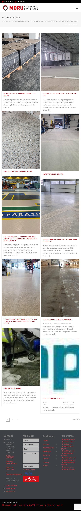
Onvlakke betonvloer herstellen (18, 171)
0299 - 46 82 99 (8, 1)
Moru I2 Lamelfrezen (68, 442)
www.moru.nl (10, 491)
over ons (46, 444)
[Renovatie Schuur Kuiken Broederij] (64, 288)
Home (65, 24)
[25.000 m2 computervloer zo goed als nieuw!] (25, 62)
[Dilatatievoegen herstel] (64, 142)
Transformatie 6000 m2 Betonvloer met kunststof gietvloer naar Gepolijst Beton (20, 321)
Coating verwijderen (12, 388)
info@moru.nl (21, 1)
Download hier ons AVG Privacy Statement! (32, 505)
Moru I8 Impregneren (68, 460)
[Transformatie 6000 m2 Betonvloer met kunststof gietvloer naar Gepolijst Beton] (25, 287)
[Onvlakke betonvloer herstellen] (25, 140)
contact (45, 466)
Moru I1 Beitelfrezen (68, 439)
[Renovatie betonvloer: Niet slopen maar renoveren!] (64, 208)
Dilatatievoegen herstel (53, 174)
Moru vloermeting (67, 467)
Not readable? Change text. (29, 469)
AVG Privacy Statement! (10, 457)
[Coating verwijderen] (25, 357)
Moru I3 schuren (67, 444)
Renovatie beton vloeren (53, 398)
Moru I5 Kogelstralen (68, 451)
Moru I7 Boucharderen (69, 458)
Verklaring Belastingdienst (11, 462)
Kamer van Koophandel (10, 468)
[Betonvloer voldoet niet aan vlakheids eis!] (64, 62)
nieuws (46, 462)
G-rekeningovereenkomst (14, 474)
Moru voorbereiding (68, 469)
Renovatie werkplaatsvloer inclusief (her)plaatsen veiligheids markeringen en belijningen (20, 239)
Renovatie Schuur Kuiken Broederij (57, 320)
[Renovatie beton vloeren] (64, 366)
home (46, 441)
